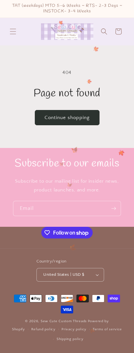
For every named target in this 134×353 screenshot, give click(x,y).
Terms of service (107, 329)
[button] (13, 31)
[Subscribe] (113, 208)
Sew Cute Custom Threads (64, 321)
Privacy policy (74, 329)
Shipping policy (70, 339)
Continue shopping (67, 117)
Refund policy (43, 329)
